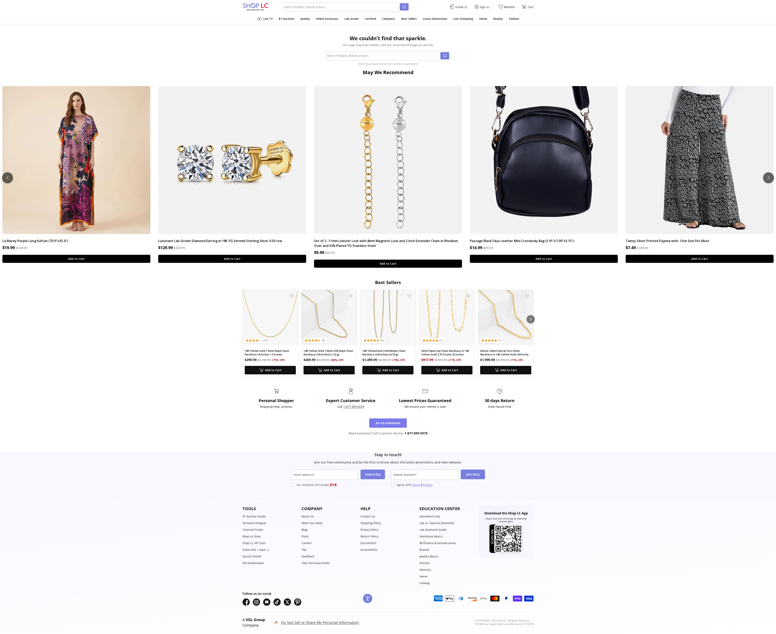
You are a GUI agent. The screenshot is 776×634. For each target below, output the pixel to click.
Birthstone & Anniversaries (438, 543)
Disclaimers (368, 543)
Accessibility (369, 550)
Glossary (425, 570)
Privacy (427, 485)
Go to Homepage (388, 423)
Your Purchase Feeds (316, 563)
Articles (425, 563)
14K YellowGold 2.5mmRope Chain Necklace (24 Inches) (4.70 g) (384, 352)
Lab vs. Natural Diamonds (437, 523)
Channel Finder (252, 530)
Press (305, 536)
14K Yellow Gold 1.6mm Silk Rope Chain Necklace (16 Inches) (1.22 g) (328, 352)
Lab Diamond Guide (433, 530)
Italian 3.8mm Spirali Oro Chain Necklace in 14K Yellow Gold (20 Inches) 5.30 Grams (505, 352)
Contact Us (368, 516)
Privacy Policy (370, 530)
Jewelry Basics (429, 556)
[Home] (262, 7)
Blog (304, 530)
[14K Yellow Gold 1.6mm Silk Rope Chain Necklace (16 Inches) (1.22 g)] (329, 317)
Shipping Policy (371, 523)
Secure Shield (251, 556)
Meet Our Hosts (312, 523)
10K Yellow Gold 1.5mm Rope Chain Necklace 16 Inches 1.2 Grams (267, 352)
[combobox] (342, 7)
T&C (304, 550)
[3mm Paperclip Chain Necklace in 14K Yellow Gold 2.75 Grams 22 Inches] (446, 317)
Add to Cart (76, 259)
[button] (269, 509)
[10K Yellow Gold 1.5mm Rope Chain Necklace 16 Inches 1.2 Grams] (270, 317)
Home (423, 576)
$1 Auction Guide (254, 516)
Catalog (425, 583)
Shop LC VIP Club (253, 543)
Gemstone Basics (431, 536)
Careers (307, 543)
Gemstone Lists (430, 516)
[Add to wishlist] (292, 296)
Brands (424, 550)
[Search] (404, 7)
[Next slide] (768, 177)
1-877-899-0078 (353, 407)
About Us (308, 516)
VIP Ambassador (253, 563)
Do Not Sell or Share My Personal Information (320, 622)
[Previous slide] (7, 177)
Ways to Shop (251, 536)
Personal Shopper (254, 523)
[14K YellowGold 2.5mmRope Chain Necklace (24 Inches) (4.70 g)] (387, 317)
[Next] (531, 319)
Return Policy (369, 536)
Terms (416, 485)
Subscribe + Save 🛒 (256, 550)
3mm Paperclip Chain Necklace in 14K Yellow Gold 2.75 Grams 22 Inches (445, 352)
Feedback (308, 556)
